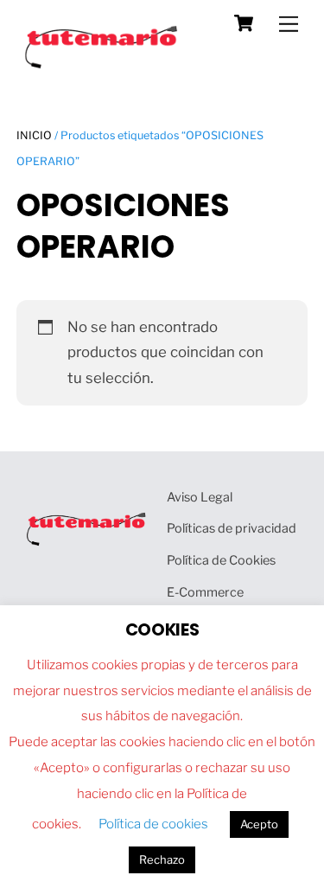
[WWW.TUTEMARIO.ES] (102, 64)
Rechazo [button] (162, 859)
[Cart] (243, 23)
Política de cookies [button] (153, 824)
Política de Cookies (221, 560)
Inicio (34, 135)
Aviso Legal (199, 497)
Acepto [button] (259, 824)
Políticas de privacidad (231, 528)
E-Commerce (205, 592)
